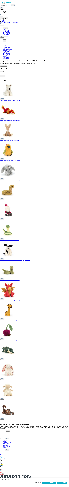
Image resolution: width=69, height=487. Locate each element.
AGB (3, 444)
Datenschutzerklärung (6, 446)
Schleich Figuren (5, 55)
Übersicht (2, 22)
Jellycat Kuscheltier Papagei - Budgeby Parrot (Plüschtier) (10, 160)
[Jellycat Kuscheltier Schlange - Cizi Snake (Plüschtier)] (8, 237)
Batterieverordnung (6, 443)
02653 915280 (4, 433)
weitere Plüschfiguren (6, 50)
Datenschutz (3, 484)
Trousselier (4, 56)
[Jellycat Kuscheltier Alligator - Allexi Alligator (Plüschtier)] (8, 357)
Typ (1, 71)
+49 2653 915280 (5, 434)
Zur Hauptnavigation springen (21, 0)
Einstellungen (38, 482)
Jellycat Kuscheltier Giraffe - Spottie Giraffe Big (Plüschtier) (10, 320)
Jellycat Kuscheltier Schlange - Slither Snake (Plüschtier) (10, 200)
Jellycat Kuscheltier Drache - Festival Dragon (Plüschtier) (10, 120)
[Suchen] (12, 5)
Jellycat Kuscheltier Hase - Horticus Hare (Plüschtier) (9, 140)
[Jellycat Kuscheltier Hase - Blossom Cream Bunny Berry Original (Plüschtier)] (8, 377)
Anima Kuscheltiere (6, 48)
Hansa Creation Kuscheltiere (7, 49)
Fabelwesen (6, 79)
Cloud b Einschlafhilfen (7, 54)
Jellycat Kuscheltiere (6, 47)
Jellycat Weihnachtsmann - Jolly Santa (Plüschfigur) (9, 220)
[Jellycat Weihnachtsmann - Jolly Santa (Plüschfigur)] (8, 217)
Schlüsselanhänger (6, 58)
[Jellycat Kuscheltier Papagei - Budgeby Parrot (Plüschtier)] (8, 157)
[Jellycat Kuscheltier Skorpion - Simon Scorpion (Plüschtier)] (8, 417)
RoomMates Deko (6, 51)
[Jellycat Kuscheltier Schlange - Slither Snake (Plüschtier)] (8, 197)
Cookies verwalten (6, 452)
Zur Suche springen (13, 0)
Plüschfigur (6, 73)
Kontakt (4, 451)
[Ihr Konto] (1, 16)
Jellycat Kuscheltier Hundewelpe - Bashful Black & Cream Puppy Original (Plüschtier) (15, 260)
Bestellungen (16, 22)
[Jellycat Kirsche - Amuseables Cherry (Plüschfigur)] (8, 337)
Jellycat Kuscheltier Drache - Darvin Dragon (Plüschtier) (10, 300)
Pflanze (5, 80)
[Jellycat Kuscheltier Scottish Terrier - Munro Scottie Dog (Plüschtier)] (8, 97)
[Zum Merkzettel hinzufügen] (2, 99)
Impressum (4, 447)
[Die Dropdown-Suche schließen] (14, 5)
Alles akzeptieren (62, 482)
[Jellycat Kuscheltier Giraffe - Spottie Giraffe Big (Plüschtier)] (8, 317)
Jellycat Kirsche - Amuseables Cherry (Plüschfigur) (9, 340)
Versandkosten (5, 440)
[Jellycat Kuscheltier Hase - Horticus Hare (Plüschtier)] (8, 137)
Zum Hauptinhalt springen (5, 0)
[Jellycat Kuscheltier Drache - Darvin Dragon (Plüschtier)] (8, 297)
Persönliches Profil (7, 22)
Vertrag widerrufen (3, 454)
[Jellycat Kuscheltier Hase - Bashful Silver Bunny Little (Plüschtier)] (8, 177)
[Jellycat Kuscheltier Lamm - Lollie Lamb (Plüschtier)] (8, 397)
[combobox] (5, 5)
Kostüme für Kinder (6, 57)
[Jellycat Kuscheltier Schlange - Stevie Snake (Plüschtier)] (8, 277)
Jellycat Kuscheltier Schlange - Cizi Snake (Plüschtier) (9, 240)
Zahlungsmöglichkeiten (7, 442)
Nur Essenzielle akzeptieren (49, 482)
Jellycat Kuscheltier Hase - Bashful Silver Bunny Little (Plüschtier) (11, 180)
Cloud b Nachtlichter (6, 53)
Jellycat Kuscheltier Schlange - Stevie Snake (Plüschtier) (10, 280)
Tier (4, 78)
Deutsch (4, 11)
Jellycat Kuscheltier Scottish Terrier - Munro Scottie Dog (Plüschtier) (12, 100)
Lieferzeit (4, 441)
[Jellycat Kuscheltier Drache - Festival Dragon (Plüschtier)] (8, 117)
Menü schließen (4, 18)
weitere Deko (5, 52)
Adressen (12, 22)
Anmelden (2, 20)
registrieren (4, 21)
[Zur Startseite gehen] (5, 3)
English (4, 12)
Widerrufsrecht (5, 445)
